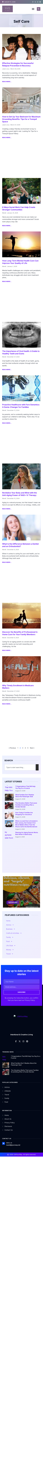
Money (8, 950)
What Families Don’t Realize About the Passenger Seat (24, 795)
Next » (32, 748)
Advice (8, 925)
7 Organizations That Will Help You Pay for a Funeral (25, 787)
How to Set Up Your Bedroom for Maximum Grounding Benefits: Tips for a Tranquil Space (21, 119)
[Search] (37, 767)
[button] (33, 9)
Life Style (9, 945)
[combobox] (19, 767)
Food (8, 941)
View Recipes (12, 902)
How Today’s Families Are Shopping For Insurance (24, 813)
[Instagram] (37, 2)
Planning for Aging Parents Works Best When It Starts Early (26, 833)
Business (9, 929)
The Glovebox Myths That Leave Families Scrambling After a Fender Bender (26, 805)
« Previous (12, 748)
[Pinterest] (40, 2)
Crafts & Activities (12, 933)
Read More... (7, 81)
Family (8, 937)
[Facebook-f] (33, 2)
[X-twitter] (35, 2)
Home (8, 921)
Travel (8, 954)
